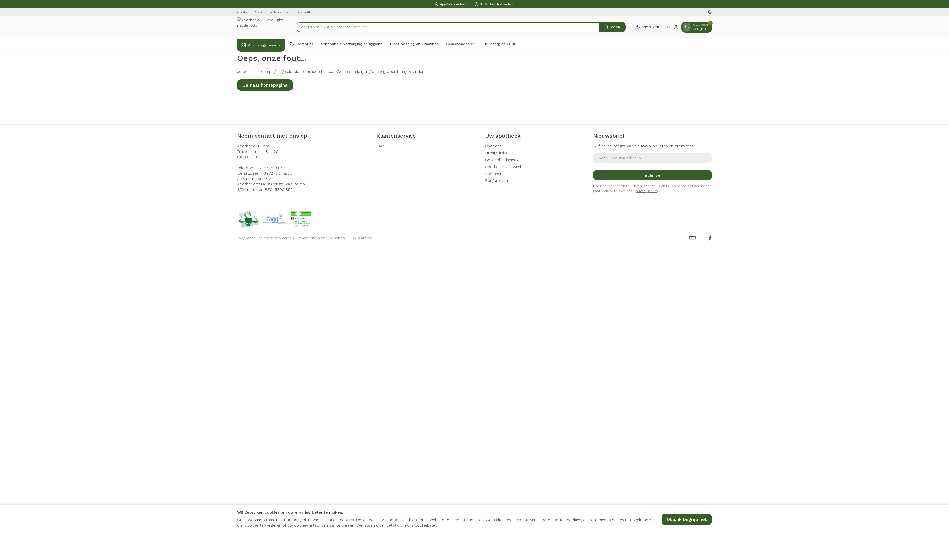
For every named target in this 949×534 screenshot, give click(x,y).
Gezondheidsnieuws (271, 12)
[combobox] (448, 27)
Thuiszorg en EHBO (499, 44)
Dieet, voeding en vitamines (414, 44)
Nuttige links (496, 153)
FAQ (380, 146)
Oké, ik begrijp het (687, 519)
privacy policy (647, 191)
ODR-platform (360, 238)
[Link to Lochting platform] (710, 238)
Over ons (493, 146)
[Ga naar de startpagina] (262, 27)
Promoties (304, 44)
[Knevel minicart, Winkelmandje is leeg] (686, 27)
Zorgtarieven (496, 180)
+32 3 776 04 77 (270, 167)
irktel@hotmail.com (278, 173)
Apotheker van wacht (504, 166)
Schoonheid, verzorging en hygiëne (351, 44)
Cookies (338, 238)
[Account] (675, 27)
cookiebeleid (426, 525)
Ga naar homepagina (265, 85)
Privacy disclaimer (312, 238)
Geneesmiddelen (460, 44)
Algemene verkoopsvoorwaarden (266, 238)
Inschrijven (652, 175)
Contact (244, 12)
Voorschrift (301, 12)
